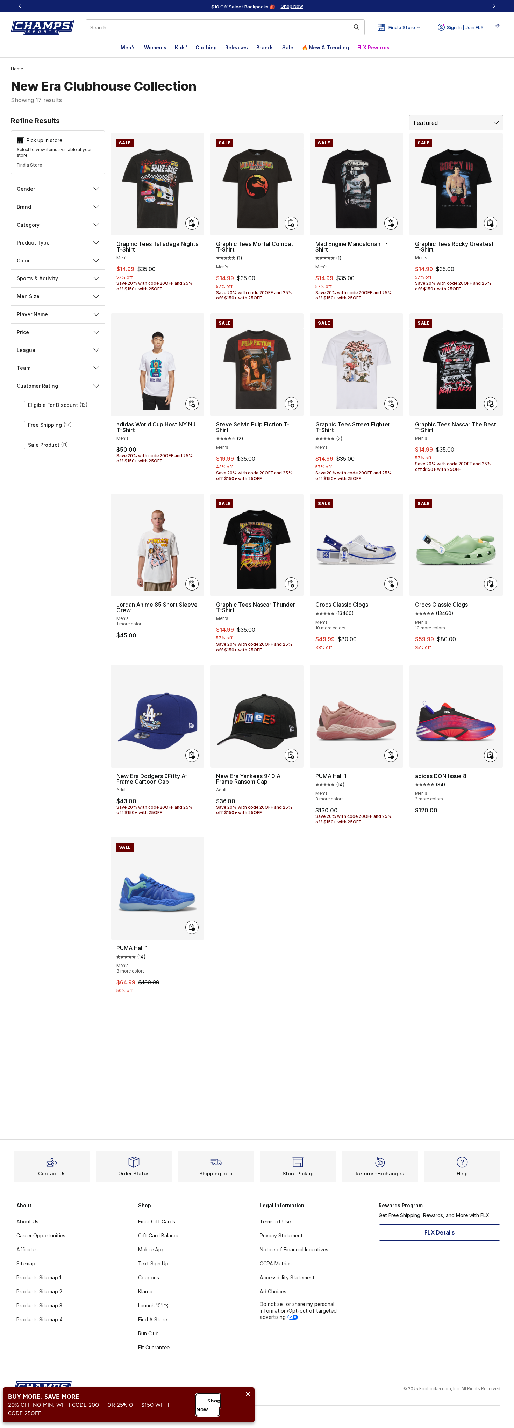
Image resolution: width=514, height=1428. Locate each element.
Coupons (148, 1277)
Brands (265, 47)
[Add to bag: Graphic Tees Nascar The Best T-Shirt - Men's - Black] (490, 403)
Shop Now (208, 1405)
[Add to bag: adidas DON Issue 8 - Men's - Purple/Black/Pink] (490, 755)
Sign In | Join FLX (465, 27)
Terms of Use (275, 1221)
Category (28, 225)
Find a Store (29, 165)
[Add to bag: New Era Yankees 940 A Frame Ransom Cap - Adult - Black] (291, 755)
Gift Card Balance (158, 1235)
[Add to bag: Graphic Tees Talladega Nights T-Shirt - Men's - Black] (192, 223)
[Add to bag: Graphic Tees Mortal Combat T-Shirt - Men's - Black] (291, 223)
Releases (236, 47)
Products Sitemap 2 (39, 1291)
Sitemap (25, 1263)
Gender (26, 189)
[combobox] (225, 27)
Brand (24, 207)
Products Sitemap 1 (38, 1277)
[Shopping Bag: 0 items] (497, 27)
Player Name (32, 314)
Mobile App (151, 1249)
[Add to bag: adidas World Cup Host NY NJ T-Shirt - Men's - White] (192, 403)
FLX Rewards (373, 47)
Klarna (145, 1291)
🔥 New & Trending (325, 47)
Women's (155, 47)
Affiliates (27, 1249)
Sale (287, 47)
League (26, 350)
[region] (257, 6)
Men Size (28, 296)
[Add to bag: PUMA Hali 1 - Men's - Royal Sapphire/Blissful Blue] (192, 927)
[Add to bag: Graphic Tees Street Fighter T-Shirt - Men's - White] (391, 403)
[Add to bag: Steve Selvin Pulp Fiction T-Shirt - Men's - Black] (291, 403)
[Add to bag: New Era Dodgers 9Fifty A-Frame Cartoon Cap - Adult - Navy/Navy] (192, 755)
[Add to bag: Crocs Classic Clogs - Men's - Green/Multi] (490, 584)
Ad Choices (273, 1291)
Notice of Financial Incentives (294, 1249)
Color (23, 260)
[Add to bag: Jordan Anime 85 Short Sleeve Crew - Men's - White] (192, 584)
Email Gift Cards (156, 1221)
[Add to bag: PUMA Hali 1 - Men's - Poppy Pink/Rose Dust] (391, 755)
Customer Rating (37, 386)
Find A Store (152, 1319)
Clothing (206, 47)
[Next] (493, 6)
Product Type (33, 243)
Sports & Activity (37, 278)
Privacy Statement (281, 1235)
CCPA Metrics (276, 1263)
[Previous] (20, 6)
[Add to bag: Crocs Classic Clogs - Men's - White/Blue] (391, 584)
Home (17, 68)
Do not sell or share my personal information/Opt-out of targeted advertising (298, 1310)
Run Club (148, 1333)
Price (23, 332)
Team (23, 368)
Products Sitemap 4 (39, 1319)
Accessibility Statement (287, 1277)
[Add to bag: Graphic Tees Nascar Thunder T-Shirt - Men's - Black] (291, 584)
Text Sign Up (153, 1263)
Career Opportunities (40, 1235)
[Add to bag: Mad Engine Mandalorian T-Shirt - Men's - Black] (391, 223)
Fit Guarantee (154, 1347)
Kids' (181, 47)
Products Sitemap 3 (39, 1305)
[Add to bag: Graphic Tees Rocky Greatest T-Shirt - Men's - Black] (490, 223)
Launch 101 (150, 1305)
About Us (27, 1221)
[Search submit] (356, 27)
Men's (128, 47)
